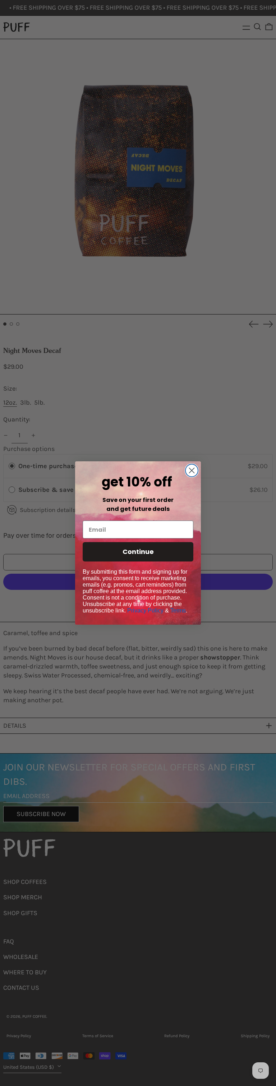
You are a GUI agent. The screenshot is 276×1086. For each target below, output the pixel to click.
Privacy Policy (145, 610)
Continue (138, 551)
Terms (178, 610)
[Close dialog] (191, 470)
